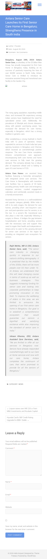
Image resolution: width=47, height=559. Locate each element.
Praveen (17, 46)
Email (8, 495)
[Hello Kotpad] (18, 6)
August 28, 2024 (19, 49)
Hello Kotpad (18, 553)
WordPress (31, 556)
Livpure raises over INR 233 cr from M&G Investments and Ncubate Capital (22, 409)
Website (8, 507)
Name (8, 482)
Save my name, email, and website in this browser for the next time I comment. (21, 527)
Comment (9, 448)
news (21, 384)
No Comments (22, 52)
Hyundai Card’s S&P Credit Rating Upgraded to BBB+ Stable (20, 418)
